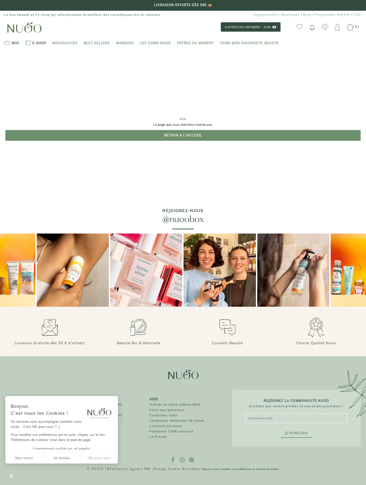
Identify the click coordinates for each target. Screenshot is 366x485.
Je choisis (61, 458)
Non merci (24, 458)
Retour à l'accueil (183, 135)
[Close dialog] (362, 214)
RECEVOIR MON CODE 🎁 (320, 264)
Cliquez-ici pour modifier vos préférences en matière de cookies (240, 469)
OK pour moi (99, 458)
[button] (11, 475)
